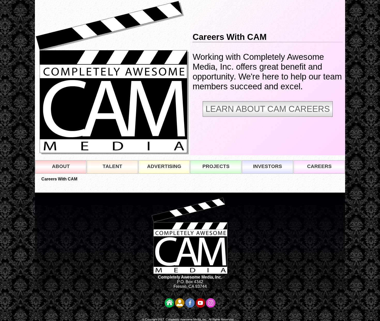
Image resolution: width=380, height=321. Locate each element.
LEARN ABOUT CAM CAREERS (268, 109)
